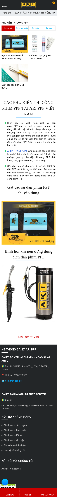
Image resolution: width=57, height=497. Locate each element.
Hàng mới (8, 28)
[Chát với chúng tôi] (5, 482)
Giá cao (49, 28)
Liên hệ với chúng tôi (14, 450)
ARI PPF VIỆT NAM (17, 151)
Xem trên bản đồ (13, 380)
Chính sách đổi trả (13, 435)
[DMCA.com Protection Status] (8, 487)
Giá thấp (35, 28)
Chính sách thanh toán (15, 430)
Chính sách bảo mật (14, 440)
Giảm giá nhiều (22, 28)
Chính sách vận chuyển (15, 425)
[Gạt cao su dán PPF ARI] (28, 223)
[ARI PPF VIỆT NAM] (28, 5)
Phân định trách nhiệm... (16, 445)
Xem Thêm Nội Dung (28, 336)
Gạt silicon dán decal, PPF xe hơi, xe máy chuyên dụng (12, 58)
